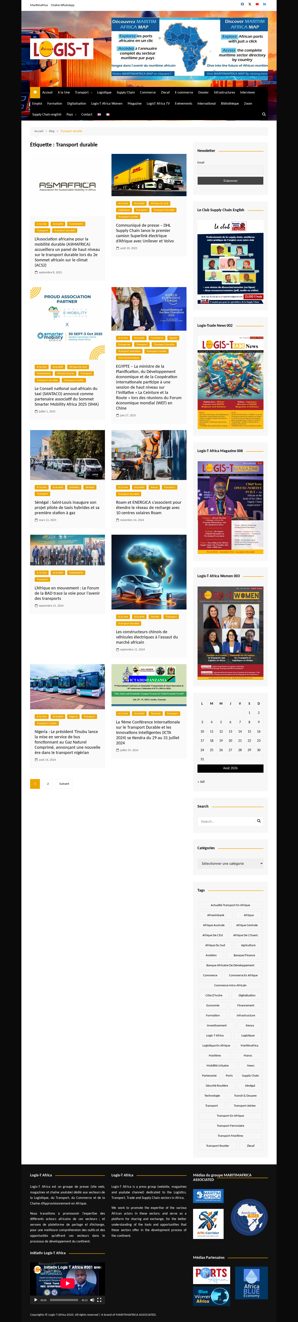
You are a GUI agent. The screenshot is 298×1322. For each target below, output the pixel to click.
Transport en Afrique (230, 1116)
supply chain (250, 1075)
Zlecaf (165, 92)
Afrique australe (213, 925)
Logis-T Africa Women (106, 103)
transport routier (217, 1146)
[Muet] (92, 1300)
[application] (67, 1283)
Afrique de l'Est (212, 935)
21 (240, 741)
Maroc (248, 1055)
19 (221, 741)
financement (245, 1005)
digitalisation (247, 995)
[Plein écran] (99, 1300)
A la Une (64, 92)
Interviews (247, 92)
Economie (212, 1005)
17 (202, 741)
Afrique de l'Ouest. (246, 935)
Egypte (173, 338)
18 (211, 741)
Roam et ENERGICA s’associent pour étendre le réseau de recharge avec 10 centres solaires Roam (149, 507)
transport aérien (245, 1106)
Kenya (154, 487)
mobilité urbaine (218, 1065)
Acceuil (47, 92)
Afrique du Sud (159, 203)
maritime (215, 1055)
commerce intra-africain (230, 985)
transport (211, 1106)
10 (202, 731)
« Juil (201, 782)
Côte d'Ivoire (214, 995)
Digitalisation (76, 103)
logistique (248, 1035)
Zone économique (128, 357)
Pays (70, 114)
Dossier (203, 92)
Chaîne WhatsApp (62, 5)
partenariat (209, 1075)
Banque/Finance (244, 955)
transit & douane (245, 1095)
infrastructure (246, 1015)
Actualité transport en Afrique (230, 905)
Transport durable (64, 230)
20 (230, 741)
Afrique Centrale (247, 925)
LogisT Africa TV (158, 103)
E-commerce (184, 92)
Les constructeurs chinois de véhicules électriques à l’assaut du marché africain (147, 637)
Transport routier (128, 216)
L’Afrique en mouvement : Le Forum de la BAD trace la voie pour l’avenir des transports (67, 593)
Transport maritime (129, 351)
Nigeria (73, 716)
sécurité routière (217, 1085)
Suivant (64, 784)
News (250, 1065)
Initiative (74, 487)
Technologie (212, 1095)
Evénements (183, 103)
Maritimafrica (39, 5)
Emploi (37, 103)
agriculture (248, 945)
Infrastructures (224, 92)
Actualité (58, 224)
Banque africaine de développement (230, 965)
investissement (217, 1025)
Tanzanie (156, 713)
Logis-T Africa (215, 1035)
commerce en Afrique (243, 975)
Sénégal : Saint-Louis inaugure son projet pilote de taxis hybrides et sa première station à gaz (67, 507)
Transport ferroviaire (230, 1126)
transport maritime (230, 1136)
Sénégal (90, 487)
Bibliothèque (230, 103)
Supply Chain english (46, 114)
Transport (82, 92)
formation (213, 1015)
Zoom (248, 103)
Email (200, 162)
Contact (86, 114)
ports (229, 1075)
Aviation (211, 955)
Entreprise (124, 344)
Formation (54, 103)
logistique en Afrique (216, 1045)
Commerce (148, 92)
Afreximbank (215, 915)
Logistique (104, 92)
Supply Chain (126, 92)
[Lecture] (36, 1300)
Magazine (135, 103)
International (206, 103)
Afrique (249, 915)
